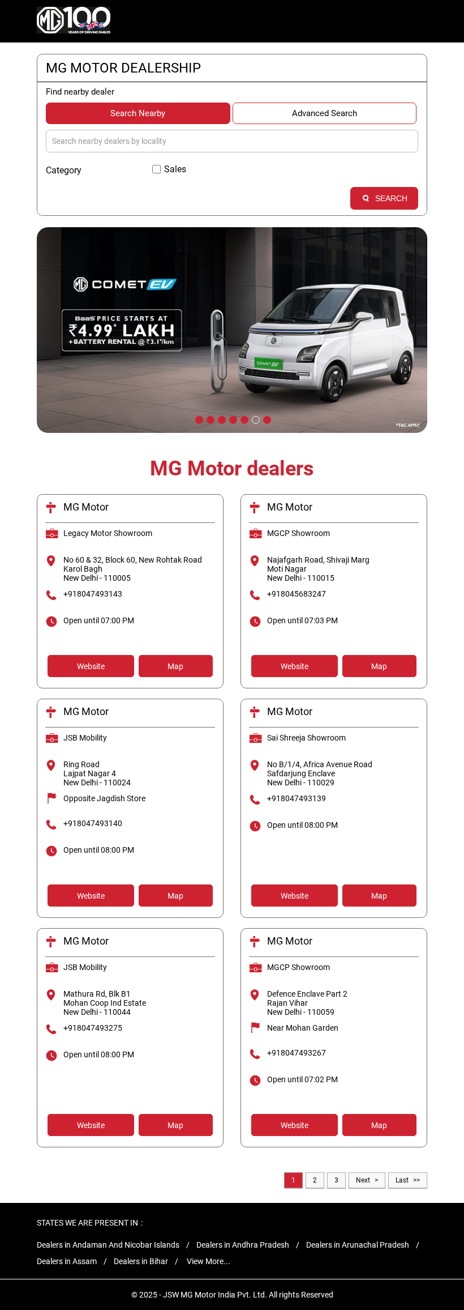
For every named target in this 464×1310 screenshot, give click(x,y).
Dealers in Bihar (141, 1261)
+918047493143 (92, 593)
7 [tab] (266, 419)
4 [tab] (232, 419)
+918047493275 (92, 1027)
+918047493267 (296, 1052)
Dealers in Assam (67, 1261)
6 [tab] (254, 419)
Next (363, 1180)
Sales (175, 169)
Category (63, 170)
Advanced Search (324, 113)
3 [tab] (221, 419)
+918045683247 (296, 593)
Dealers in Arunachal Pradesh (357, 1244)
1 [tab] (198, 419)
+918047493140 (92, 823)
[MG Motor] (73, 21)
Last (402, 1180)
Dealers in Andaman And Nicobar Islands (108, 1244)
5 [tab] (243, 419)
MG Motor (86, 507)
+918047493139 (296, 798)
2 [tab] (209, 419)
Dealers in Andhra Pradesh (242, 1244)
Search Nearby (137, 113)
